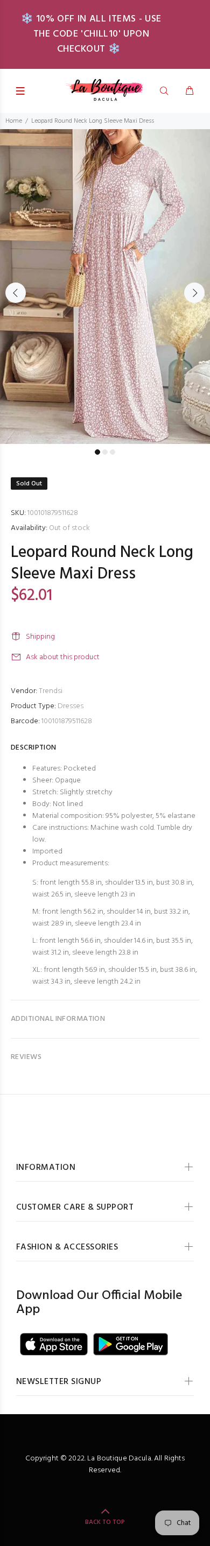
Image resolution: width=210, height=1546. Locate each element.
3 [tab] (112, 452)
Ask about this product (63, 657)
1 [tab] (97, 452)
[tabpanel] (105, 286)
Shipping (40, 637)
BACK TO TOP (105, 1522)
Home (13, 121)
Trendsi (50, 691)
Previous (15, 293)
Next (194, 293)
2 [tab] (105, 452)
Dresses (70, 706)
